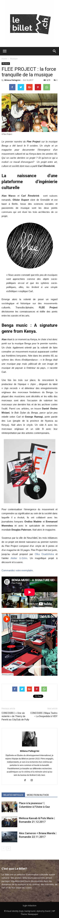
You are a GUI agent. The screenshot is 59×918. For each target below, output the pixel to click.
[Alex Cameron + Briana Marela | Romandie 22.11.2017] (9, 836)
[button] (54, 51)
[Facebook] (26, 780)
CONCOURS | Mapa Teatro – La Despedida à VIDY (43, 715)
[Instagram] (32, 780)
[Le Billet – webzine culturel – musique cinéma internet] (29, 23)
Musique (14, 58)
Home (4, 58)
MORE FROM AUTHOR (38, 795)
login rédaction (29, 905)
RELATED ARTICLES (13, 795)
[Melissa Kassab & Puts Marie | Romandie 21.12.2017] (9, 821)
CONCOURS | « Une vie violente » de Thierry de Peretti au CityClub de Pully (15, 716)
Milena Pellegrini (12, 80)
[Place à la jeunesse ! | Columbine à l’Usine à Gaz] (9, 806)
